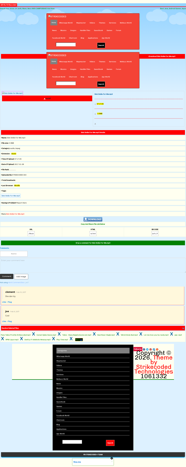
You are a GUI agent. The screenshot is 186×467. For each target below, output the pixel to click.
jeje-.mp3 (178, 335)
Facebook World (58, 38)
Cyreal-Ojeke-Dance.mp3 (46, 335)
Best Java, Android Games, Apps (173, 8)
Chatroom (73, 38)
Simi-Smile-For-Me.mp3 (11, 196)
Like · (4, 302)
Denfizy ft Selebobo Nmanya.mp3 (37, 340)
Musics (63, 30)
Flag (10, 302)
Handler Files (85, 30)
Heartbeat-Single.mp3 (106, 335)
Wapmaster (81, 23)
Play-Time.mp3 (62, 340)
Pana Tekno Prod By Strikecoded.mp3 (15, 335)
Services (112, 23)
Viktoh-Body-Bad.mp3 (129, 335)
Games (109, 30)
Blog (82, 38)
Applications (93, 38)
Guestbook (98, 30)
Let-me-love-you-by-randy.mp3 (156, 335)
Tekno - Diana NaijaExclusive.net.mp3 (76, 335)
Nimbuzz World (126, 23)
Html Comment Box (16, 282)
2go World (106, 38)
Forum (118, 30)
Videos (92, 23)
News (54, 30)
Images (73, 30)
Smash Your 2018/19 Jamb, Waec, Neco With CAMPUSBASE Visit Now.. (27, 8)
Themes (102, 23)
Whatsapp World (66, 23)
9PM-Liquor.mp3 (12, 340)
